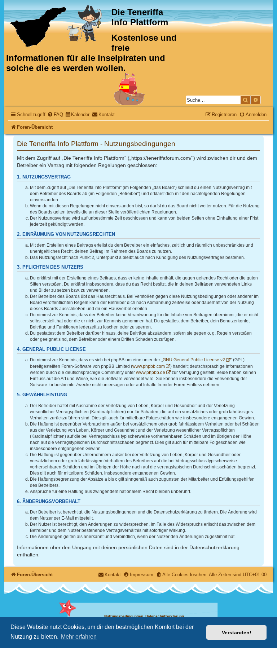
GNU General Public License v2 (194, 359)
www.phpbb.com (148, 366)
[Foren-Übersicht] (58, 26)
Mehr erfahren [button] (79, 637)
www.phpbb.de (150, 372)
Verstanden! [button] (236, 632)
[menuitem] (55, 114)
